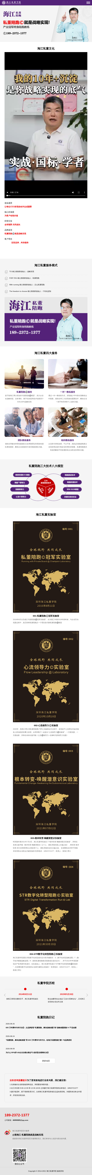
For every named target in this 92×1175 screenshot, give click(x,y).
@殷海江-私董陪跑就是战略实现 (27, 1134)
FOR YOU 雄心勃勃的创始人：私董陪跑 (24, 278)
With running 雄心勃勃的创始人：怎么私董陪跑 (27, 284)
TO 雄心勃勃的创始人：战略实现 (21, 271)
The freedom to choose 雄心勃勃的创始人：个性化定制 (30, 291)
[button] (87, 995)
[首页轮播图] (46, 23)
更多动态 (46, 1060)
